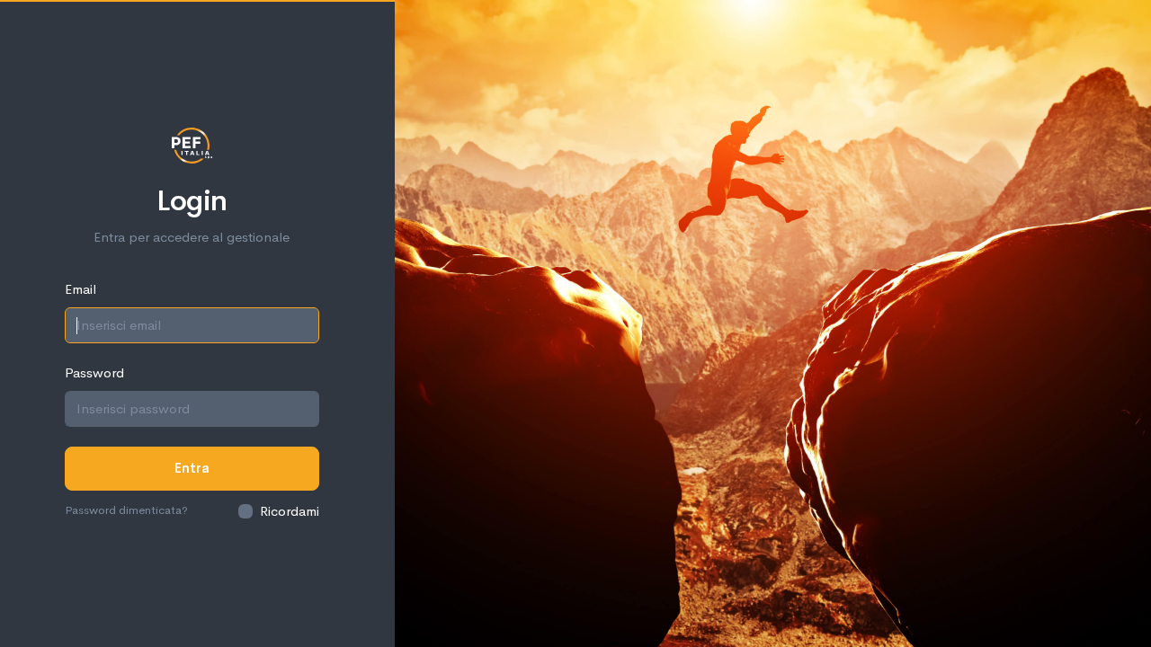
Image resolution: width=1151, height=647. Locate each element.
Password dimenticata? (126, 510)
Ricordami (289, 510)
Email (80, 288)
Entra (192, 467)
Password (94, 372)
